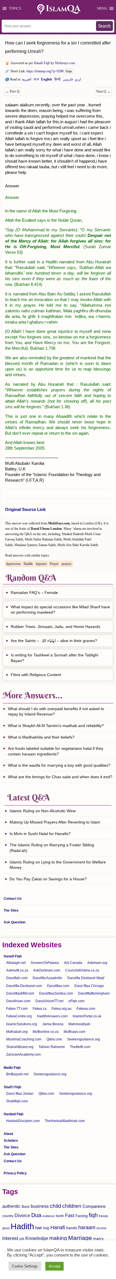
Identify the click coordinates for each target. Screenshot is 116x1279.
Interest (10, 1238)
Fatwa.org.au (62, 1009)
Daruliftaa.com (58, 986)
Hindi (57, 80)
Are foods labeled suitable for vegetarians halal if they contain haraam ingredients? (55, 751)
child (55, 1206)
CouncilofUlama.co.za (82, 970)
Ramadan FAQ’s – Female (34, 592)
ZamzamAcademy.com (23, 1054)
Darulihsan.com (18, 1001)
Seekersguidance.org (83, 1039)
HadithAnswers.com (52, 1016)
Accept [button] (54, 1266)
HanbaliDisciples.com (23, 1121)
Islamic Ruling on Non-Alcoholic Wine (43, 811)
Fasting (81, 1216)
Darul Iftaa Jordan (20, 1094)
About (8, 1134)
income (101, 1228)
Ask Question (14, 922)
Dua (36, 1215)
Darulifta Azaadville (47, 978)
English (46, 80)
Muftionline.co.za (46, 1032)
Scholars (11, 1141)
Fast (69, 1215)
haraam (86, 1227)
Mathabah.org (17, 1032)
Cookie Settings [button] (25, 1266)
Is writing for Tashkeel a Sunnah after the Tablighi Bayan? (54, 658)
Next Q (103, 91)
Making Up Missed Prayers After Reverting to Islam (55, 822)
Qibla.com (54, 1039)
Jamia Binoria (52, 1024)
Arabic (26, 80)
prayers (67, 564)
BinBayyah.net (17, 1074)
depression (13, 564)
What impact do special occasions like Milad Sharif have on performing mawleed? (60, 610)
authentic (11, 1206)
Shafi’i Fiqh (12, 1087)
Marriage (80, 1238)
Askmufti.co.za (17, 970)
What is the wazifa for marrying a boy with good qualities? (59, 765)
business (40, 1206)
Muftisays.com (65, 63)
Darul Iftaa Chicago (89, 986)
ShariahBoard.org (20, 1047)
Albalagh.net (16, 963)
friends (103, 1216)
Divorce (22, 1215)
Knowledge (36, 1238)
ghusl (6, 1228)
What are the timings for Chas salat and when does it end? (60, 777)
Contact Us (13, 899)
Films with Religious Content (36, 674)
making (58, 1238)
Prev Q (12, 91)
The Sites (11, 910)
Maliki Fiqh (12, 1068)
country (8, 1216)
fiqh (93, 1215)
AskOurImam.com (46, 970)
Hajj (46, 1228)
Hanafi (57, 1227)
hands (71, 1228)
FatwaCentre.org (19, 1016)
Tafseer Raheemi (52, 1047)
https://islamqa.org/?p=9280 (45, 71)
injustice (41, 564)
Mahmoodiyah (79, 1024)
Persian (68, 80)
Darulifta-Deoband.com (24, 986)
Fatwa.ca (39, 1009)
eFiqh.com (76, 1001)
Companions (94, 1206)
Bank (26, 1207)
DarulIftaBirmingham (94, 993)
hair (38, 1227)
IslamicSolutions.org (21, 1024)
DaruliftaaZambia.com (56, 993)
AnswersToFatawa (45, 963)
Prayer (54, 564)
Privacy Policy (15, 1173)
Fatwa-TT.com (17, 1009)
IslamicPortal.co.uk (87, 1016)
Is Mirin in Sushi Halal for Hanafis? (40, 833)
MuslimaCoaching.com (23, 1039)
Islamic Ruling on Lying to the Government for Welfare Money (58, 865)
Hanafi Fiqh (42, 63)
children (71, 1206)
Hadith (28, 564)
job (21, 1238)
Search (104, 26)
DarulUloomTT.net (49, 1001)
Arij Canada (73, 963)
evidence (49, 1216)
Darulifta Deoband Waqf (85, 978)
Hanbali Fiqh (13, 1114)
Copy (69, 71)
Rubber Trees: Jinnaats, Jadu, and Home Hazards (55, 626)
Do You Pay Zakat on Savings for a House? (48, 879)
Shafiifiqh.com (17, 1101)
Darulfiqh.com (17, 978)
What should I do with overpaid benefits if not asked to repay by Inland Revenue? (56, 711)
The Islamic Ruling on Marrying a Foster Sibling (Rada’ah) (52, 848)
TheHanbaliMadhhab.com (65, 1121)
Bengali (36, 80)
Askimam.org (97, 963)
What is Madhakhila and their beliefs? (41, 737)
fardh (60, 1216)
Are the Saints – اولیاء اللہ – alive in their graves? (54, 640)
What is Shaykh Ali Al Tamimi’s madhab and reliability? (56, 725)
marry (98, 1238)
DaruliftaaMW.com (20, 993)
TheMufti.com (80, 1047)
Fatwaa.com (86, 1009)
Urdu (78, 80)
